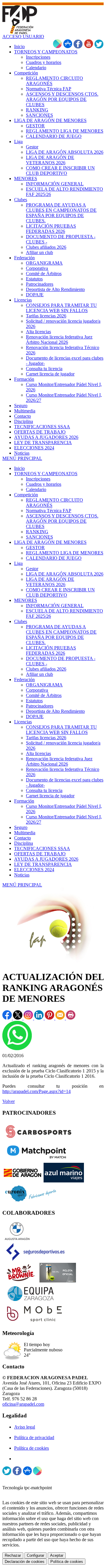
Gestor (32, 568)
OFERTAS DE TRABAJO (40, 853)
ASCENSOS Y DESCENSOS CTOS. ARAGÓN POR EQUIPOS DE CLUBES (62, 521)
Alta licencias (38, 753)
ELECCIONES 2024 (34, 869)
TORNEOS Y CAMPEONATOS (45, 473)
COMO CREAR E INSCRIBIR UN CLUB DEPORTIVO (60, 592)
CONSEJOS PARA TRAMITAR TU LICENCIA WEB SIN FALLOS (61, 730)
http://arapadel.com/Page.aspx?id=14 (36, 1091)
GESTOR (35, 547)
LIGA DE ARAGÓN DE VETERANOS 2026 (50, 582)
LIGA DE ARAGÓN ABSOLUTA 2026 (64, 573)
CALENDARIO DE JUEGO (54, 558)
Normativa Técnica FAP (48, 510)
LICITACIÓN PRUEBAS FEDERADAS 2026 (51, 650)
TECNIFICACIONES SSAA (42, 848)
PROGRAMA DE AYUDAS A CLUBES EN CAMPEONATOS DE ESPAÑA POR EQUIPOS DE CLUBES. (61, 634)
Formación (24, 800)
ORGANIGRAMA (44, 684)
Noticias (21, 874)
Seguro (20, 827)
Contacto (22, 837)
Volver (8, 1101)
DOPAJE (35, 716)
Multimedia (24, 832)
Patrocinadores (39, 705)
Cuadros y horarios (43, 484)
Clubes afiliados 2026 (46, 668)
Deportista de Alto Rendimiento (55, 711)
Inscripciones (38, 478)
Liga (18, 563)
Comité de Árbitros (44, 695)
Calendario (36, 489)
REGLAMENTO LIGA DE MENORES (64, 552)
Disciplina (23, 843)
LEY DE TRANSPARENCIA (43, 864)
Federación (24, 679)
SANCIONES (39, 536)
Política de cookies (31, 1448)
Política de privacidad (34, 1437)
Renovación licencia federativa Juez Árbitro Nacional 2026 (59, 761)
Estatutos (34, 700)
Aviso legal (24, 1426)
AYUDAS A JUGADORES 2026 (46, 859)
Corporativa (37, 690)
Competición (26, 494)
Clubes (20, 621)
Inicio (19, 468)
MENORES (25, 600)
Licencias (23, 721)
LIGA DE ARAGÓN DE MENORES (50, 542)
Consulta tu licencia (44, 790)
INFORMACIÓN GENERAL (55, 605)
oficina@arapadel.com (23, 1404)
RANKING (37, 531)
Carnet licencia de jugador (50, 795)
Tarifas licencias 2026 (46, 737)
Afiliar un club (39, 674)
